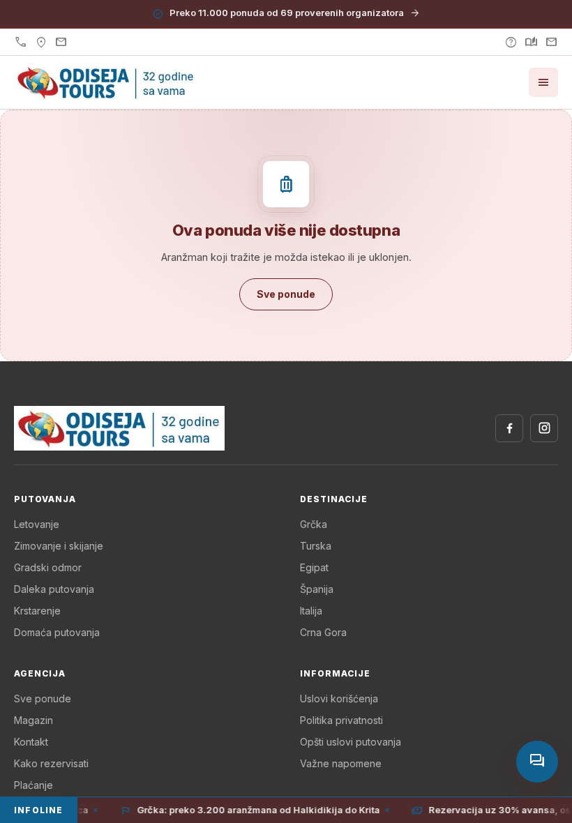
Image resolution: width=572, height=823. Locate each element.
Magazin (33, 720)
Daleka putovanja (54, 589)
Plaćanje (33, 785)
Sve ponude (42, 698)
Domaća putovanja (57, 632)
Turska (315, 546)
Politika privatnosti (341, 720)
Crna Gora (323, 632)
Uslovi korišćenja (339, 698)
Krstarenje (37, 611)
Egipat (314, 567)
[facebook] (509, 428)
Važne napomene (341, 763)
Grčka (313, 524)
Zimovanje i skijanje (58, 546)
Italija (311, 611)
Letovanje (36, 524)
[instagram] (544, 428)
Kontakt (31, 742)
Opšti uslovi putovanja (350, 742)
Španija (316, 589)
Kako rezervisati (51, 763)
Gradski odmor (48, 567)
